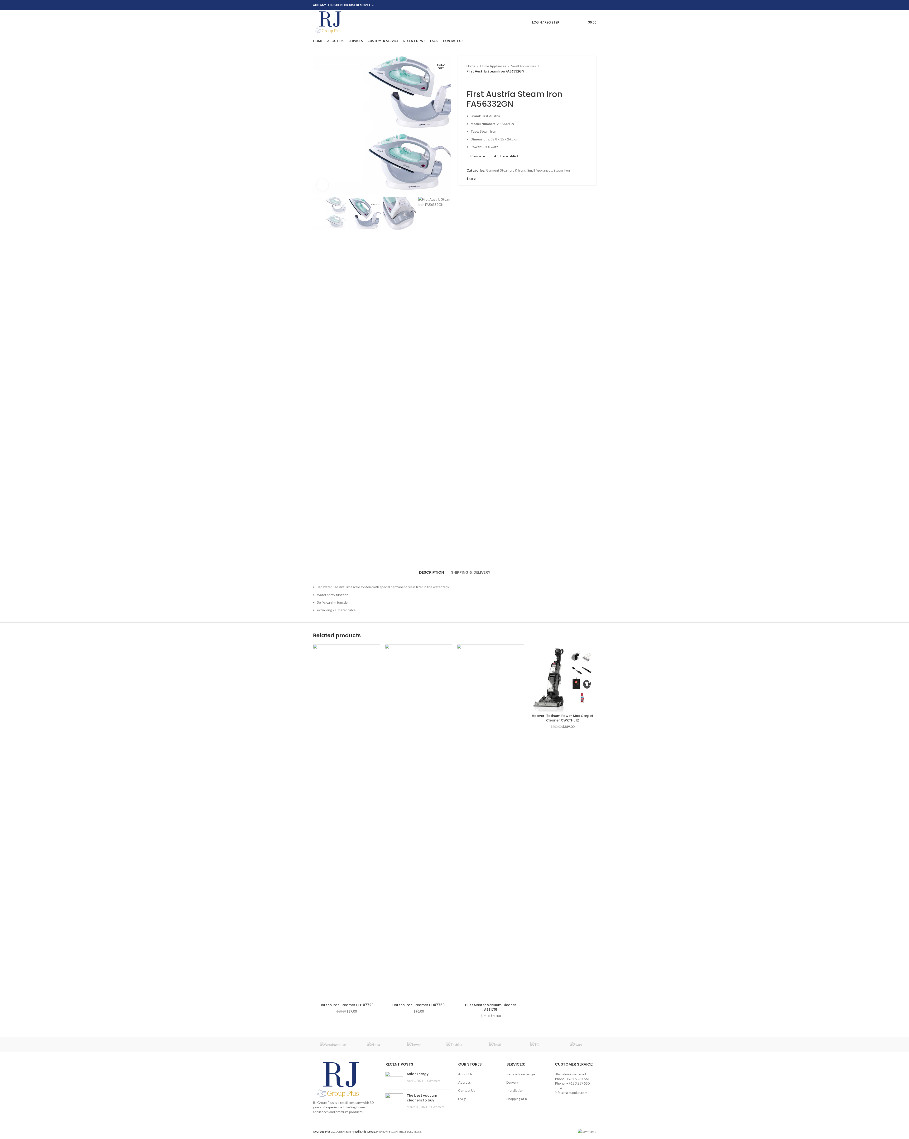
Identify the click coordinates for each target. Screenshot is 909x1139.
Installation (514, 1090)
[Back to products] (475, 82)
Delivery (512, 1082)
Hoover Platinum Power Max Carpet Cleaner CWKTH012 (562, 718)
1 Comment (432, 1081)
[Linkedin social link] (582, 5)
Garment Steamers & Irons (506, 170)
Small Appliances (523, 66)
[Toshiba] (454, 1044)
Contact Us (466, 1090)
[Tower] (414, 1044)
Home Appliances (493, 66)
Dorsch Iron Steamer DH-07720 (346, 1005)
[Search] (566, 22)
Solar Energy (417, 1074)
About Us (465, 1074)
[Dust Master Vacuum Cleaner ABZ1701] (490, 822)
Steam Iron (561, 170)
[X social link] (576, 5)
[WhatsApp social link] (588, 5)
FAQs (462, 1099)
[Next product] (481, 82)
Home (471, 66)
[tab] (431, 570)
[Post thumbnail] (394, 1079)
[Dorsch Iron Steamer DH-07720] (346, 822)
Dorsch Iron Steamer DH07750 (418, 1005)
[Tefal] (495, 1044)
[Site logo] (329, 22)
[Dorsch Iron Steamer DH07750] (418, 822)
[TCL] (535, 1044)
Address (464, 1082)
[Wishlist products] (574, 22)
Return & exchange (520, 1074)
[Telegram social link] (593, 5)
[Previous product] (469, 82)
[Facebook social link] (570, 5)
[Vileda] (373, 1044)
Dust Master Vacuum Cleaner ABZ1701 (490, 1007)
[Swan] (576, 1044)
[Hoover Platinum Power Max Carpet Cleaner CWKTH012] (562, 677)
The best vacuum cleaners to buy (422, 1098)
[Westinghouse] (333, 1044)
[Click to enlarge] (322, 185)
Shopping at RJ (517, 1099)
